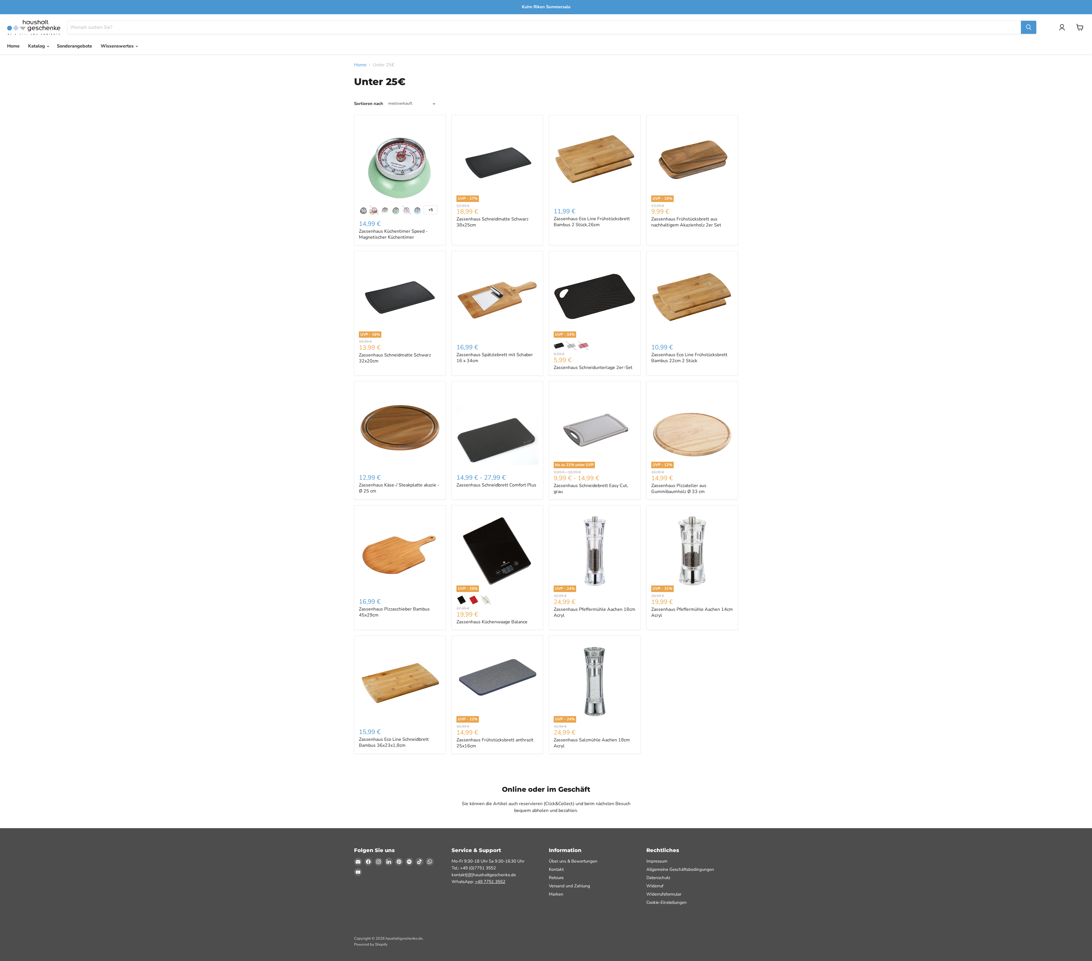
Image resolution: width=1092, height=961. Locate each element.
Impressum (656, 861)
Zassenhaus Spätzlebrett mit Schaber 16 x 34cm (494, 358)
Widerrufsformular (663, 894)
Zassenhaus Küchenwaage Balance (492, 622)
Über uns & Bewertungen (573, 861)
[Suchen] (1028, 27)
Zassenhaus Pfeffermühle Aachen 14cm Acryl (692, 612)
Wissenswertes (118, 46)
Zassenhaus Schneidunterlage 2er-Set (593, 367)
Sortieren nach (368, 103)
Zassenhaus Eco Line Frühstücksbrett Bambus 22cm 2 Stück (689, 358)
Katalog (37, 46)
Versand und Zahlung (569, 886)
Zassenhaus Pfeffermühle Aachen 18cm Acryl (594, 612)
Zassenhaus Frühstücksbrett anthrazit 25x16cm (494, 743)
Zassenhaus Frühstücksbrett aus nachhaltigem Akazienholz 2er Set (686, 222)
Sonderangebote (74, 46)
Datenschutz (658, 877)
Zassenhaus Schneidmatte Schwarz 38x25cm (492, 222)
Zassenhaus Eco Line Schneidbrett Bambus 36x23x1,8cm (394, 742)
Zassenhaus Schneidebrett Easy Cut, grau (591, 488)
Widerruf (654, 886)
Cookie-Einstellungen (666, 902)
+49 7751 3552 (490, 881)
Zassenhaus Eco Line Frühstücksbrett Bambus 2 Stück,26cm (592, 222)
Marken (556, 894)
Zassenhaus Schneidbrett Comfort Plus (496, 485)
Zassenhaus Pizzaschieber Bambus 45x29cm (394, 612)
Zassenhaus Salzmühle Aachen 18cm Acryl (592, 743)
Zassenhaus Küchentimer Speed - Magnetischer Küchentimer (393, 234)
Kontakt (556, 869)
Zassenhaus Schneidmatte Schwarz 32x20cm (395, 358)
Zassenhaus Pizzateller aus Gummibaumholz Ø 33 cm (678, 488)
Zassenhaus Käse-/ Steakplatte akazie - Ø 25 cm (399, 488)
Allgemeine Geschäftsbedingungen (680, 869)
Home (13, 46)
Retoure (556, 877)
